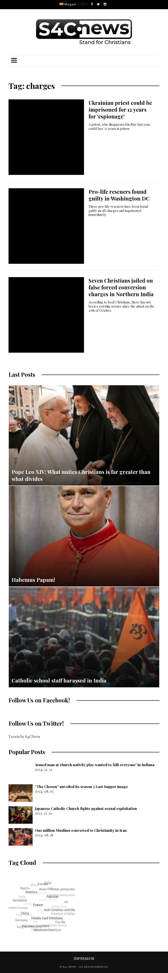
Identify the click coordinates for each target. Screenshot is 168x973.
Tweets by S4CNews (24, 736)
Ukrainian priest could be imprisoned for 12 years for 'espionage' (120, 109)
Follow (82, 4)
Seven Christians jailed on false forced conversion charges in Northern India (121, 287)
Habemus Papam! (33, 579)
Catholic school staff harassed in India (59, 680)
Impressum (84, 958)
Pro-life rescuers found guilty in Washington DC (119, 195)
